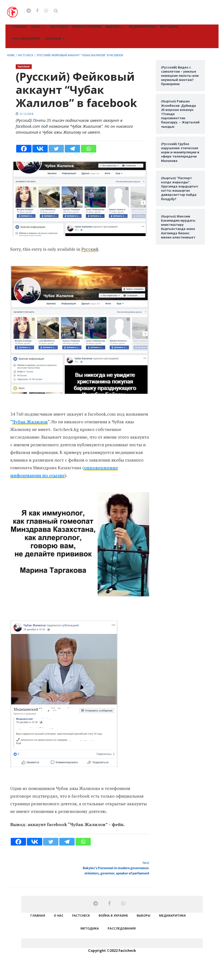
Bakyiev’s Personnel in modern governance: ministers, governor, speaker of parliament (116, 868)
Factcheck (59, 27)
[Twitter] (56, 148)
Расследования (26, 38)
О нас (36, 27)
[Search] (56, 11)
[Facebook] (24, 148)
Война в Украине (87, 27)
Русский (89, 249)
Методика (169, 27)
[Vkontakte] (40, 148)
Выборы (112, 27)
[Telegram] (72, 148)
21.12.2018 (26, 114)
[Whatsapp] (88, 148)
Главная (19, 27)
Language (52, 38)
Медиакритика (142, 27)
